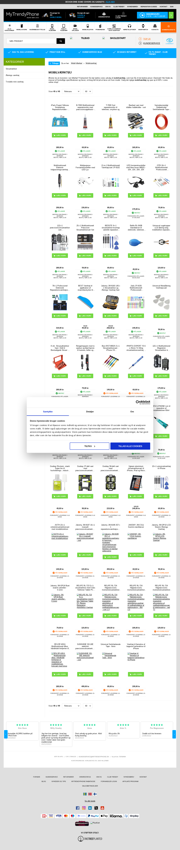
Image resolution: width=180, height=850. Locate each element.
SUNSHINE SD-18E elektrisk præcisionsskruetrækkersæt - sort (85, 646)
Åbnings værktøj (12, 75)
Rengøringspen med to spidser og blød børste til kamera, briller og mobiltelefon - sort (85, 348)
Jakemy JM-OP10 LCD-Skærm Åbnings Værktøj (161, 527)
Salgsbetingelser (90, 786)
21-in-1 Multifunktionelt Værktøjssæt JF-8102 (110, 166)
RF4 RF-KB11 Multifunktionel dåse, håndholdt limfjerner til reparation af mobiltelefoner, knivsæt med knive (59, 646)
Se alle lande (90, 801)
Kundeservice (96, 6)
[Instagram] (84, 808)
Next (174, 734)
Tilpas (88, 446)
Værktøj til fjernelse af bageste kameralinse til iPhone (136, 646)
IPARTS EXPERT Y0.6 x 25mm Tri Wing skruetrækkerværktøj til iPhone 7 (136, 348)
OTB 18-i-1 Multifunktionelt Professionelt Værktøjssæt (161, 167)
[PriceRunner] (82, 823)
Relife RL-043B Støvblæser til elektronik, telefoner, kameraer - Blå (136, 228)
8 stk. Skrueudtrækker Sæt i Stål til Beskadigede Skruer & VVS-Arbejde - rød (60, 348)
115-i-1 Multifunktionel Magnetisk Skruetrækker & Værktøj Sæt (161, 348)
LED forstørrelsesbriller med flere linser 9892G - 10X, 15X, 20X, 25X (136, 167)
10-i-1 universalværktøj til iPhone (161, 467)
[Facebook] (77, 808)
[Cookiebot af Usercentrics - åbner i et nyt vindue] (138, 402)
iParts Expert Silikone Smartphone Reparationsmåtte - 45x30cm (60, 107)
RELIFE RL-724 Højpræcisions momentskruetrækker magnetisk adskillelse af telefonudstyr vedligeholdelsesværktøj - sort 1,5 (111, 588)
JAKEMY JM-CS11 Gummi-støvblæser (136, 526)
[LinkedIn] (90, 808)
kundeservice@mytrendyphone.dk (94, 756)
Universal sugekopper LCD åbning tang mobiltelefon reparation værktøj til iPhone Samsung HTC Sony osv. (161, 228)
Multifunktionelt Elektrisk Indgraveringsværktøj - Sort (60, 167)
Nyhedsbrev (132, 6)
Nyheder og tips (59, 781)
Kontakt (163, 6)
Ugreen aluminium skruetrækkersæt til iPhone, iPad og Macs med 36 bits (136, 468)
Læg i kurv (162, 135)
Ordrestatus (85, 777)
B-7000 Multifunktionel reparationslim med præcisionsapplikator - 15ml (85, 107)
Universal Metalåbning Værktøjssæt (161, 287)
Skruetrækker (11, 69)
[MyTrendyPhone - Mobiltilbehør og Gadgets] (22, 15)
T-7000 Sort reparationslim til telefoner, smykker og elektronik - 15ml (110, 107)
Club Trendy (118, 6)
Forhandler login (109, 781)
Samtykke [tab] (48, 411)
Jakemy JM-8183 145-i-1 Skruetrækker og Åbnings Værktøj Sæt (110, 288)
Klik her (110, 2)
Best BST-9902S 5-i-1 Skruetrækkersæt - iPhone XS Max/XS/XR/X (111, 348)
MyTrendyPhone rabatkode (83, 781)
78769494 (122, 756)
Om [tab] (132, 411)
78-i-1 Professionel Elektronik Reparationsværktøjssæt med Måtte (60, 288)
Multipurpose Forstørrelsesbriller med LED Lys (85, 167)
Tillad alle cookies (130, 446)
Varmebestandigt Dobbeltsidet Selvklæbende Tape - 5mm (161, 107)
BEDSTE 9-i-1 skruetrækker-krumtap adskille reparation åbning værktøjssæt (111, 228)
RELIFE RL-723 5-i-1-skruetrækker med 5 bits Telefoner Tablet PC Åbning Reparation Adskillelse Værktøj (85, 588)
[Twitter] (96, 808)
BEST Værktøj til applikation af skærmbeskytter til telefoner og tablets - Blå (85, 288)
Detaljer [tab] (90, 411)
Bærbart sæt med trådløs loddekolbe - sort (136, 106)
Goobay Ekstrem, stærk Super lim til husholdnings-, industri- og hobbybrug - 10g (60, 468)
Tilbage (55, 63)
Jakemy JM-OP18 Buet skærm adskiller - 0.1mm (59, 588)
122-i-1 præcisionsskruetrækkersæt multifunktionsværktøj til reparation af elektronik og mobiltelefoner (60, 228)
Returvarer (82, 6)
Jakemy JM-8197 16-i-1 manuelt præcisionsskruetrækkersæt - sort (85, 527)
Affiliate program (130, 781)
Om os (108, 6)
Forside (36, 777)
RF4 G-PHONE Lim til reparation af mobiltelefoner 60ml (161, 408)
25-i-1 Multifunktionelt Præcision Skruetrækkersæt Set (85, 228)
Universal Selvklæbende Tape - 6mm (111, 645)
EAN (171, 6)
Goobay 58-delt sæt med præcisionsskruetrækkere (111, 468)
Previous (6, 734)
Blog (44, 781)
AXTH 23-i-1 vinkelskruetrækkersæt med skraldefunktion (59, 527)
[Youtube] (102, 808)
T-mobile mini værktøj (14, 82)
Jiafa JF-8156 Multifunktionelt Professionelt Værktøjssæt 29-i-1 (136, 288)
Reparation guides (149, 6)
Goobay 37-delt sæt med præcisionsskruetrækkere (85, 468)
